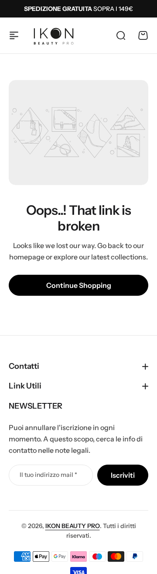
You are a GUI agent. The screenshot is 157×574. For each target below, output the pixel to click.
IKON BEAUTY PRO (72, 526)
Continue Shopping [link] (78, 285)
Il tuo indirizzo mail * (48, 475)
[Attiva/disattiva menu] (14, 35)
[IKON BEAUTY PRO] (54, 35)
